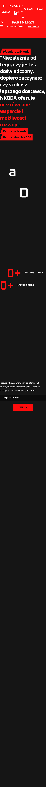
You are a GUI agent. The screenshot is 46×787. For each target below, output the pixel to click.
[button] (23, 16)
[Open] (5, 32)
